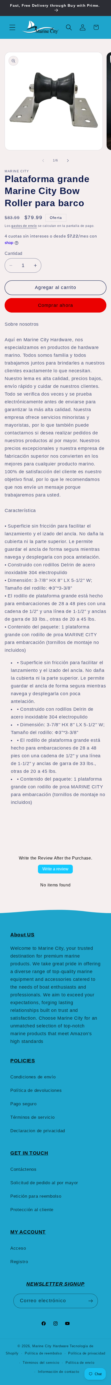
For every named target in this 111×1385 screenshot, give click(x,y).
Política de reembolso (43, 1353)
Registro (19, 1261)
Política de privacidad (86, 1353)
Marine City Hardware (50, 1346)
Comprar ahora (55, 305)
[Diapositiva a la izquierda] (43, 160)
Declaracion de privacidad (37, 1130)
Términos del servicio (41, 1363)
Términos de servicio (32, 1117)
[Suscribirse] (91, 1301)
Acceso (18, 1248)
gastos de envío (24, 226)
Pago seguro (23, 1103)
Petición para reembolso (35, 1196)
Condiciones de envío (33, 1077)
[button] (12, 27)
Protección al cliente (31, 1209)
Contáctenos (23, 1169)
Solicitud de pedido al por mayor (44, 1182)
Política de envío (80, 1363)
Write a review (55, 869)
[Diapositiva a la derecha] (68, 160)
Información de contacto (58, 1372)
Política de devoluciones (36, 1090)
